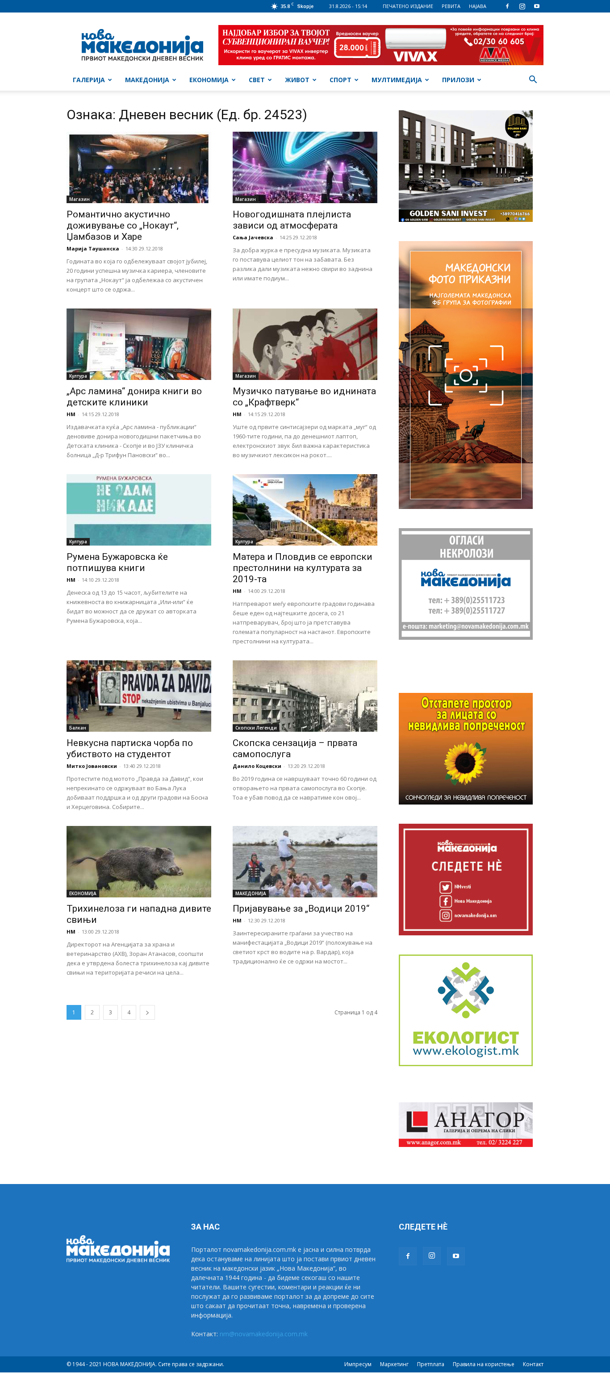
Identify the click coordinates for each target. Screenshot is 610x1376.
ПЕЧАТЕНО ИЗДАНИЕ (408, 6)
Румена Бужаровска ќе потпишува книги (117, 562)
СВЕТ (257, 79)
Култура (78, 376)
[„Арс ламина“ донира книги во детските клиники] (139, 344)
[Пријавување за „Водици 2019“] (305, 861)
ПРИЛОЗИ (458, 79)
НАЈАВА (477, 6)
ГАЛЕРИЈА (89, 79)
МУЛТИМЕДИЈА (397, 79)
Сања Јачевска (253, 237)
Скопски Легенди (256, 728)
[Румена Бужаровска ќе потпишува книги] (139, 510)
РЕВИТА (451, 6)
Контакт (533, 1364)
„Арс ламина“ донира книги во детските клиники (134, 397)
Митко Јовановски (92, 766)
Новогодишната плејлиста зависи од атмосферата (292, 220)
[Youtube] (536, 6)
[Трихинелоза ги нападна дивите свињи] (139, 861)
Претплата (430, 1364)
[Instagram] (522, 6)
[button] (532, 80)
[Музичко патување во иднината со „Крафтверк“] (305, 344)
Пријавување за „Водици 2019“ (301, 908)
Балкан (77, 728)
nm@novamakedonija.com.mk (264, 1334)
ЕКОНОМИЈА (209, 79)
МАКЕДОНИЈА (147, 79)
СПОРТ (340, 79)
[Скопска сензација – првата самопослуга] (305, 696)
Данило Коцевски (257, 766)
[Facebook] (507, 6)
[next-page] (147, 1012)
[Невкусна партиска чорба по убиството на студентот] (139, 696)
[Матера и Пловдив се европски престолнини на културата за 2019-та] (305, 510)
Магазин (79, 199)
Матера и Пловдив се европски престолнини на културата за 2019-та (302, 567)
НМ (71, 414)
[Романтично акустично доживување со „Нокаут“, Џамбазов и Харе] (139, 167)
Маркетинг (394, 1364)
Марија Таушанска (93, 248)
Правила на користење (483, 1364)
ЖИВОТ (297, 79)
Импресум (358, 1364)
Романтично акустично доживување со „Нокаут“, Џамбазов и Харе (123, 225)
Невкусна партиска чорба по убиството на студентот (130, 748)
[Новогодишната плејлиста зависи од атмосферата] (305, 167)
